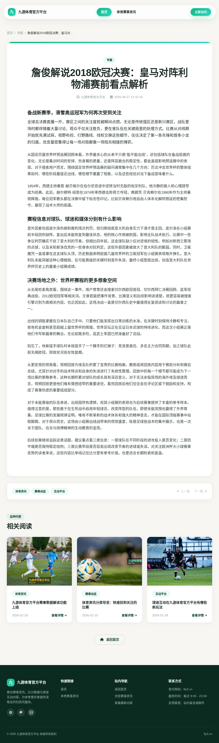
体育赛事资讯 (126, 12)
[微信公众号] (21, 712)
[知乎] (31, 712)
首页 (104, 12)
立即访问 (201, 12)
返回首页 (112, 639)
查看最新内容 (124, 703)
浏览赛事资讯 (124, 696)
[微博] (11, 712)
